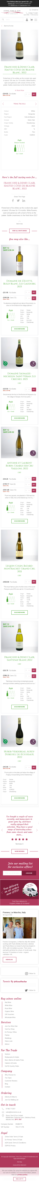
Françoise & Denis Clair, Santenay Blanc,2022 (19, 659)
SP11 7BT (18, 1119)
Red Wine (8, 1002)
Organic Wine (9, 1011)
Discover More (19, 329)
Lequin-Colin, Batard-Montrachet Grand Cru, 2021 (19, 568)
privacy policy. (22, 1175)
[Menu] (36, 19)
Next (36, 103)
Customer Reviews (11, 1081)
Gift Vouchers (9, 1014)
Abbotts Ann (14, 5)
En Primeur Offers (11, 1032)
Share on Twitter (18, 200)
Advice (7, 1044)
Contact (7, 1087)
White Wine (8, 1005)
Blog (6, 1084)
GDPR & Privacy (10, 1146)
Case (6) (9, 484)
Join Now (29, 873)
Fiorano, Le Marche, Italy (14, 912)
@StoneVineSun (20, 981)
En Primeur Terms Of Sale (13, 1140)
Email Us (35, 10)
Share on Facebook (13, 200)
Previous (3, 105)
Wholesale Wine (10, 1017)
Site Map (19, 1162)
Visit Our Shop (9, 1029)
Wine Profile (20, 104)
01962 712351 (31, 14)
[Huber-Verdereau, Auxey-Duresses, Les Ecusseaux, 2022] (19, 731)
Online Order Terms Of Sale (14, 1137)
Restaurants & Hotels (12, 1057)
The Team (8, 1078)
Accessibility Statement (19, 1165)
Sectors (7, 1054)
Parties (7, 1035)
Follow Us (32, 973)
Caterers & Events (11, 1063)
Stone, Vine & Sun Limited (12, 12)
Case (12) (9, 298)
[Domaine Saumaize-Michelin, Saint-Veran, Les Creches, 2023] (19, 353)
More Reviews (19, 851)
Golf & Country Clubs (12, 1066)
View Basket (31, 19)
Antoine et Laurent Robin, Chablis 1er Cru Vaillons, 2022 (19, 465)
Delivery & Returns (11, 1097)
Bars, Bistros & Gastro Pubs (14, 1060)
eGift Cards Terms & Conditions (15, 1143)
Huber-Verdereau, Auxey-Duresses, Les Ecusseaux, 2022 (19, 754)
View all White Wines (19, 231)
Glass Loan (8, 1041)
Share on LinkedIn (23, 200)
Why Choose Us (10, 1075)
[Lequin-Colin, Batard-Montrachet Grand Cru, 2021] (19, 545)
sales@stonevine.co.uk (13, 1112)
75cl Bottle (9, 94)
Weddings (8, 1038)
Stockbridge (23, 5)
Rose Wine (8, 1008)
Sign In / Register (27, 19)
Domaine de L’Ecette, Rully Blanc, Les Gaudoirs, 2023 (19, 283)
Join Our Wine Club (11, 1026)
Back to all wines (8, 26)
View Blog (9, 959)
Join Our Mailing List (11, 1100)
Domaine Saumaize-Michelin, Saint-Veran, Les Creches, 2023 (19, 376)
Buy (34, 94)
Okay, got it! (19, 1179)
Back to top (19, 224)
